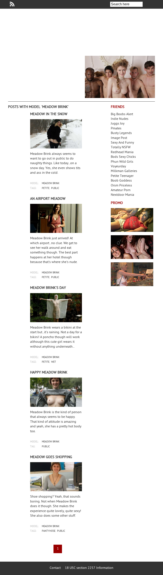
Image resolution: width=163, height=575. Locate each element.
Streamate (132, 220)
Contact (55, 568)
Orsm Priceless (121, 185)
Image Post (119, 138)
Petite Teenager (122, 176)
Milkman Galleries (124, 171)
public (55, 188)
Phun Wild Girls (122, 162)
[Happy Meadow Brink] (56, 392)
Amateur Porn (121, 190)
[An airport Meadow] (56, 218)
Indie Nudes (119, 119)
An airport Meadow (47, 199)
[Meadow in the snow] (56, 133)
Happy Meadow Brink (48, 372)
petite (45, 188)
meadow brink (50, 183)
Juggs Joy (117, 124)
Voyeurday (118, 166)
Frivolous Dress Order (132, 274)
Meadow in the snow (48, 114)
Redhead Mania (122, 152)
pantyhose (48, 531)
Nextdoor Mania (122, 195)
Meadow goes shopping (51, 457)
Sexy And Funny (122, 143)
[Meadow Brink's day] (56, 307)
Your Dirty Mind (67, 30)
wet (53, 362)
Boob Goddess (121, 181)
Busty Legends (121, 133)
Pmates (116, 128)
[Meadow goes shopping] (56, 476)
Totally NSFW (121, 147)
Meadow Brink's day (48, 288)
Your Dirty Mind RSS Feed (12, 4)
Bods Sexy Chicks (123, 157)
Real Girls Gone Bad (132, 247)
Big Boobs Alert (122, 114)
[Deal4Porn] (120, 77)
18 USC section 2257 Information (89, 568)
